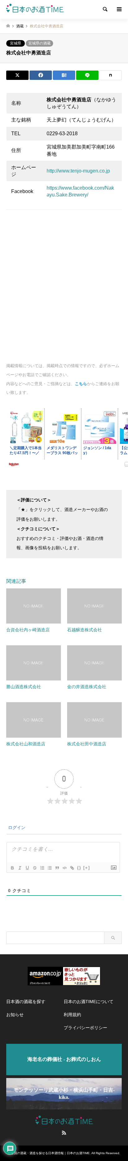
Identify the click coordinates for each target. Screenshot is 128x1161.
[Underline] (27, 868)
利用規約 (72, 1014)
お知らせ (15, 1014)
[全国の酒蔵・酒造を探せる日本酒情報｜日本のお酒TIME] (35, 9)
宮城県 (15, 43)
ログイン (16, 827)
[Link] (71, 868)
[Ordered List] (42, 868)
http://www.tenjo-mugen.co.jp (78, 170)
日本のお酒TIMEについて (88, 1001)
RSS (64, 1133)
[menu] (118, 9)
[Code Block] (64, 868)
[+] (86, 867)
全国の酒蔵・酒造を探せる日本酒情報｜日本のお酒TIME (50, 1153)
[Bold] (12, 868)
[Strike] (34, 868)
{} (79, 867)
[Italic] (19, 868)
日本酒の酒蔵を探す (25, 1001)
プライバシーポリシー (85, 1027)
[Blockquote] (57, 868)
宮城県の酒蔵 (39, 43)
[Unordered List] (49, 868)
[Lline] (87, 75)
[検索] (104, 9)
